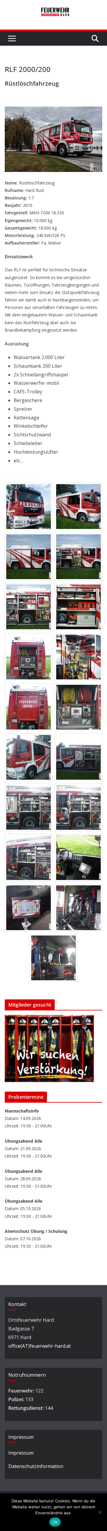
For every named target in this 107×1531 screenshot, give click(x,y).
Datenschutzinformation (35, 1466)
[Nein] (100, 1512)
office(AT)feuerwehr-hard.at (39, 1346)
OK (55, 1522)
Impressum (21, 1453)
